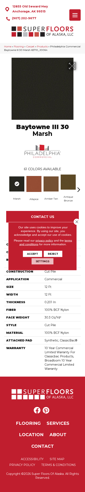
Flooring (19, 46)
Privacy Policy (22, 465)
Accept (32, 253)
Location (31, 434)
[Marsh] (16, 184)
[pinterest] (46, 410)
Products (42, 46)
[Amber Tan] (51, 184)
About (58, 434)
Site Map (57, 459)
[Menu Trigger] (75, 15)
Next (79, 183)
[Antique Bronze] (68, 182)
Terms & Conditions (58, 465)
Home (7, 46)
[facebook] (37, 410)
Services (58, 423)
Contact (42, 446)
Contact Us (42, 217)
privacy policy (44, 240)
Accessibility (32, 459)
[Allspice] (33, 184)
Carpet (30, 46)
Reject (53, 253)
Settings (42, 261)
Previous (6, 183)
